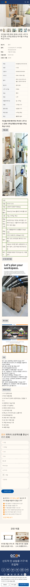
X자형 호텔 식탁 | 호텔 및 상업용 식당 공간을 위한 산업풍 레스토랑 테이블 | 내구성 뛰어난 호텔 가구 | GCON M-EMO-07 (7, 545)
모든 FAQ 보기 (8, 517)
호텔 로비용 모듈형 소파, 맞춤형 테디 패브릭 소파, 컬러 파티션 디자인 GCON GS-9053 (21, 545)
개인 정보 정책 (11, 581)
